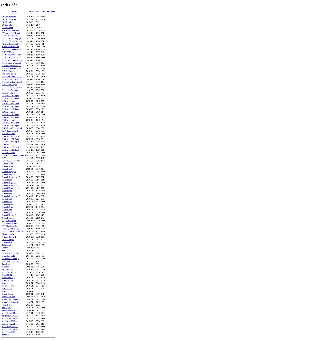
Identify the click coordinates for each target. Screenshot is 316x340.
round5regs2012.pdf (10, 327)
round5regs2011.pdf (10, 324)
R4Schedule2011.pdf (10, 123)
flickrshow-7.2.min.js (10, 259)
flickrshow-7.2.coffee (10, 253)
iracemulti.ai (7, 288)
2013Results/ (7, 25)
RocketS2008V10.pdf (11, 161)
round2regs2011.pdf (10, 313)
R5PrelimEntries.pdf (10, 131)
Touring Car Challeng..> (11, 229)
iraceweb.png (7, 294)
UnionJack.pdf (8, 234)
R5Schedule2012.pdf (10, 139)
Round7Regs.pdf (9, 215)
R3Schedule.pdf (8, 112)
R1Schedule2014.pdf (10, 98)
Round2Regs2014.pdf (11, 188)
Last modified (33, 11)
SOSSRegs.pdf (8, 218)
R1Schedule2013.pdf (10, 96)
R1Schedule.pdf (8, 93)
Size (43, 11)
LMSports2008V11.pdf (11, 55)
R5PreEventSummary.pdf (12, 128)
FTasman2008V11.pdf (11, 33)
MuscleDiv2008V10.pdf (11, 79)
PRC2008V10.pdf (9, 85)
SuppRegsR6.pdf (9, 221)
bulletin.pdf (6, 245)
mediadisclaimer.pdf (10, 299)
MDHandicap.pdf (9, 71)
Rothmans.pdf (7, 163)
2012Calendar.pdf (9, 19)
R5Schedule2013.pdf (10, 142)
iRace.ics (5, 267)
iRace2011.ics (7, 269)
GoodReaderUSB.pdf (10, 47)
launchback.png (8, 297)
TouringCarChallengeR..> (12, 231)
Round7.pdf (7, 212)
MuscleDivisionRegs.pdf (12, 82)
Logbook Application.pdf (12, 68)
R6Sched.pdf (7, 144)
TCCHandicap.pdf (9, 223)
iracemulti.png (7, 291)
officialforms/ (7, 305)
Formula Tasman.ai (9, 36)
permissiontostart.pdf (10, 310)
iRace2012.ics (7, 275)
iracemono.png (8, 286)
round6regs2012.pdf (10, 332)
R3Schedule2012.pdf (10, 115)
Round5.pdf (7, 202)
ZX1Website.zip (8, 242)
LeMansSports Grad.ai (11, 57)
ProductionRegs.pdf (10, 90)
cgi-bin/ (5, 248)
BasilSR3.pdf (7, 28)
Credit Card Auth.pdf (10, 30)
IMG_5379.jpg (8, 52)
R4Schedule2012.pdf (10, 125)
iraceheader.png (8, 278)
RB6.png (6, 158)
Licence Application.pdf (11, 66)
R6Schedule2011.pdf (10, 147)
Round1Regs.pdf (9, 172)
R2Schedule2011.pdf (10, 104)
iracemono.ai (7, 283)
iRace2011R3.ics (9, 272)
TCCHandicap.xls (9, 226)
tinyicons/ (6, 335)
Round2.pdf (7, 180)
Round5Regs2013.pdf (11, 207)
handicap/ (6, 264)
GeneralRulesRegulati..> (12, 44)
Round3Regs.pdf (9, 193)
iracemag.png (7, 280)
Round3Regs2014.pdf (11, 196)
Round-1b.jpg (7, 166)
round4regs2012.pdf (10, 321)
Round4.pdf (7, 199)
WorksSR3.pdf (8, 240)
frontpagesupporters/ (10, 261)
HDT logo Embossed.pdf (12, 49)
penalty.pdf (6, 308)
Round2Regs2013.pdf (11, 185)
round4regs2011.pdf (10, 318)
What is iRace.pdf (9, 237)
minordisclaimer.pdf (10, 302)
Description (50, 11)
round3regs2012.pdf (10, 316)
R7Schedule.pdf (8, 153)
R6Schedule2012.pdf (10, 150)
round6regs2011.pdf (10, 329)
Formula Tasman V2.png (12, 41)
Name (14, 11)
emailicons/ (6, 250)
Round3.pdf (7, 191)
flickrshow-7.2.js (8, 256)
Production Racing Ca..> (12, 87)
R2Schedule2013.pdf (10, 106)
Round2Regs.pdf (9, 182)
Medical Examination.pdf (12, 76)
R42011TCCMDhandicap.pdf (14, 155)
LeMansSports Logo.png (12, 60)
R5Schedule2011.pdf (10, 136)
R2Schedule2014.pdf (10, 109)
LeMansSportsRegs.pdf (11, 63)
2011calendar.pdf (9, 17)
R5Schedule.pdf (8, 134)
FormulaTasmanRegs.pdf (12, 38)
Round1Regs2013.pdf (11, 174)
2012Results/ (7, 22)
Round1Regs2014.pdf (11, 177)
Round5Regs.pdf (9, 204)
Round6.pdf (7, 210)
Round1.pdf (7, 169)
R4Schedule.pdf (8, 120)
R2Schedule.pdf (8, 101)
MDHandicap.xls (9, 74)
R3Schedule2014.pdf (10, 117)
